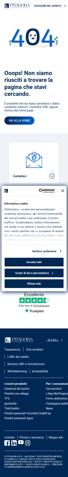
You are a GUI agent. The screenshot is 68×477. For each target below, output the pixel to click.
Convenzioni (54, 388)
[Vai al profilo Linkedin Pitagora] (14, 443)
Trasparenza (12, 349)
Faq (48, 413)
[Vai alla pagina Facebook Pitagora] (7, 443)
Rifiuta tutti (34, 283)
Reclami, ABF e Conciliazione (25, 364)
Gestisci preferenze (44, 251)
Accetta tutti (34, 262)
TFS (7, 398)
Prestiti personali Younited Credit (25, 413)
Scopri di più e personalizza (32, 272)
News (49, 408)
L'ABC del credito (18, 357)
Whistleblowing (17, 371)
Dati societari (34, 349)
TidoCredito (11, 408)
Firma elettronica (56, 398)
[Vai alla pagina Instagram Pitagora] (27, 443)
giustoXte (10, 403)
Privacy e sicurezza (31, 437)
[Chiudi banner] (62, 190)
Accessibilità (40, 371)
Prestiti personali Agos (18, 418)
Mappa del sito (58, 437)
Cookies (9, 437)
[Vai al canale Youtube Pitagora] (21, 443)
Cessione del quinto (16, 388)
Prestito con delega (16, 393)
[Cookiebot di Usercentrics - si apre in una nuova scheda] (40, 190)
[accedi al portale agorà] (55, 340)
